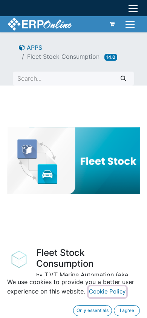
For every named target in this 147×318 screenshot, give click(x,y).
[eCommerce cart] (112, 24)
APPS (33, 47)
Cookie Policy (107, 291)
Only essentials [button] (93, 310)
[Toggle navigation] (131, 24)
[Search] (123, 79)
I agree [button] (127, 310)
